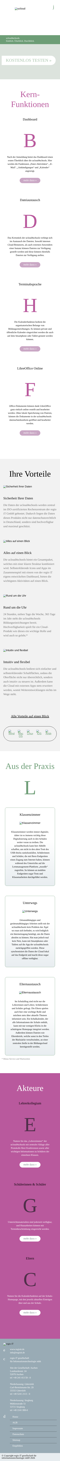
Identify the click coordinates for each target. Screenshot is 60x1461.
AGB (15, 1423)
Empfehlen (17, 1446)
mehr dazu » (29, 180)
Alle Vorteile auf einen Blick (30, 716)
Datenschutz (18, 1434)
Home (15, 1417)
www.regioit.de (17, 1349)
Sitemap (16, 1440)
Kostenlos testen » (29, 60)
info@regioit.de (17, 1353)
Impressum (17, 1428)
